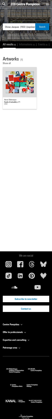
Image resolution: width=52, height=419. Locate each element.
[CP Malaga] (34, 388)
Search (42, 26)
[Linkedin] (20, 277)
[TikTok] (8, 277)
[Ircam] (37, 372)
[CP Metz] (18, 388)
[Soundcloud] (14, 288)
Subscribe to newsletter (26, 299)
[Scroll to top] (45, 412)
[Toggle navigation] (47, 4)
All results (9, 44)
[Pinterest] (32, 277)
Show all (7, 63)
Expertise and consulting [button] (15, 339)
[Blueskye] (43, 265)
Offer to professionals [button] (13, 332)
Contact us (26, 308)
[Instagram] (8, 265)
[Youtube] (37, 288)
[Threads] (32, 265)
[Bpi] (17, 372)
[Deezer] (43, 277)
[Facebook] (20, 265)
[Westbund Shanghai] (37, 403)
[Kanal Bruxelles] (17, 403)
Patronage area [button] (10, 347)
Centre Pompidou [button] (11, 324)
